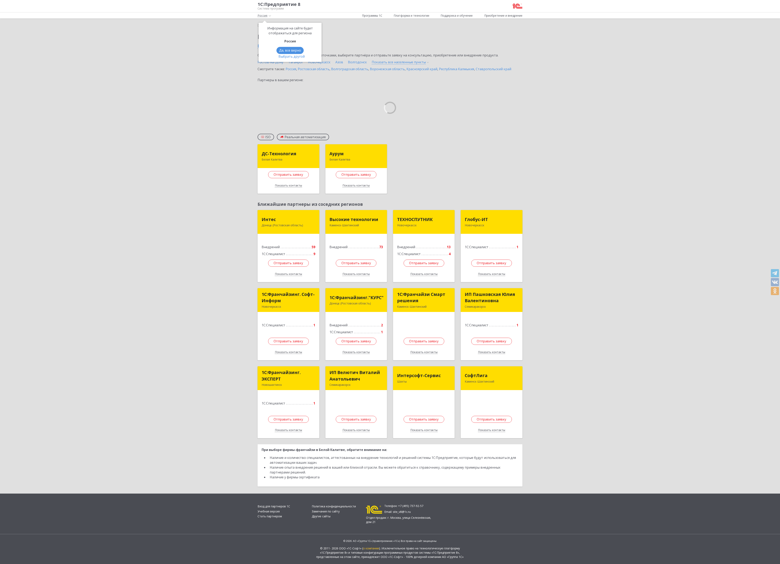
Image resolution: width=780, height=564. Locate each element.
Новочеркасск (319, 62)
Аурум (336, 153)
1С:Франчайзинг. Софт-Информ (288, 297)
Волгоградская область (349, 69)
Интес (269, 219)
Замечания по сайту (326, 511)
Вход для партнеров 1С (274, 506)
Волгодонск (357, 62)
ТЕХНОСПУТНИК (415, 219)
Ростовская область (313, 69)
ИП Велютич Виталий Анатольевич (354, 376)
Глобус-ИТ (476, 219)
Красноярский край (421, 69)
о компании (371, 548)
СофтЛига (476, 375)
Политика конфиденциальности (334, 506)
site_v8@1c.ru (402, 512)
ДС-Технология (279, 153)
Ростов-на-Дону (270, 62)
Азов (339, 62)
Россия (291, 69)
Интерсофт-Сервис (419, 375)
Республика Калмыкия (456, 69)
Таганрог (295, 62)
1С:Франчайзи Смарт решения (421, 297)
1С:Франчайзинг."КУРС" (356, 297)
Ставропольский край (493, 69)
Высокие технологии (353, 219)
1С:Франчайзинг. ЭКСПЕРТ (281, 376)
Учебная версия (269, 511)
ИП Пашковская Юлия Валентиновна (490, 297)
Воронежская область (387, 69)
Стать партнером (270, 516)
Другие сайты (321, 516)
